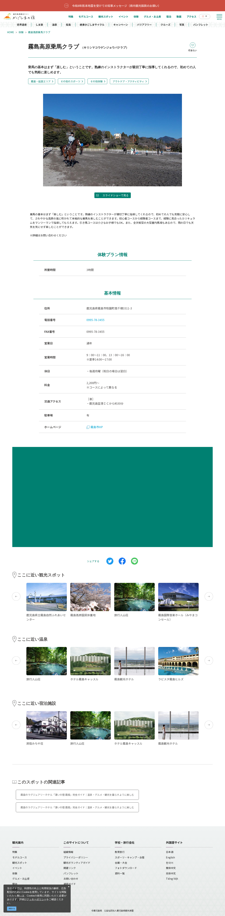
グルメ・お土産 (21, 878)
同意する (12, 908)
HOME (10, 32)
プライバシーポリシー (75, 857)
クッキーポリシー (36, 899)
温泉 (54, 24)
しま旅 (39, 24)
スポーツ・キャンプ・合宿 (129, 857)
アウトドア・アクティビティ (128, 81)
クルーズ (165, 24)
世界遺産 (22, 24)
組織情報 (68, 852)
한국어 (169, 862)
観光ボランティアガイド (76, 862)
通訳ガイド (69, 884)
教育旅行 (120, 852)
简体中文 (171, 873)
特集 (14, 852)
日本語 (169, 852)
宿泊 (14, 884)
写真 (181, 24)
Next (209, 596)
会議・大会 (121, 862)
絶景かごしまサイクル (92, 24)
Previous (16, 596)
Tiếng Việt (172, 878)
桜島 (68, 24)
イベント (17, 868)
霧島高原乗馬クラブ (39, 32)
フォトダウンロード (126, 868)
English (170, 857)
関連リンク (69, 868)
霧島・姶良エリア (41, 81)
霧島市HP (97, 427)
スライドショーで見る (115, 195)
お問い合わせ (70, 878)
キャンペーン (120, 24)
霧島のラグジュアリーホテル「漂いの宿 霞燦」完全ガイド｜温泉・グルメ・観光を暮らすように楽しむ (77, 794)
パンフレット (200, 24)
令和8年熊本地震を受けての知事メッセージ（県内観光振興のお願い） (116, 6)
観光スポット (19, 862)
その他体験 (96, 81)
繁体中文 (171, 868)
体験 (21, 32)
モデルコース (19, 857)
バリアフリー (144, 24)
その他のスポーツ (70, 81)
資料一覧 (120, 873)
